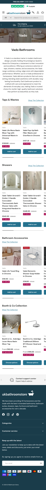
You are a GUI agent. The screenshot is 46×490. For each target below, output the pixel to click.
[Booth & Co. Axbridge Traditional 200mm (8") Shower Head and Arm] (32, 324)
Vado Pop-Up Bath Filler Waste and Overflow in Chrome (31, 133)
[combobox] (23, 17)
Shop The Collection (36, 100)
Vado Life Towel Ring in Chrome (10, 272)
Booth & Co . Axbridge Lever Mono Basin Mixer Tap (11, 341)
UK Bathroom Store (13, 485)
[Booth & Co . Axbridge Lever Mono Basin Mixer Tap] (11, 324)
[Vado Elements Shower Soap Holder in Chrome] (32, 256)
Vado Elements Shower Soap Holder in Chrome (31, 273)
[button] (42, 12)
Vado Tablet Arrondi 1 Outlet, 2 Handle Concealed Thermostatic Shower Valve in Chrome (32, 201)
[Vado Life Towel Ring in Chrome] (11, 256)
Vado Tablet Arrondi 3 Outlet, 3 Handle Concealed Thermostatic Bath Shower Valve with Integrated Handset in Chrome (11, 203)
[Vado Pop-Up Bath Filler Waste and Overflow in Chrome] (32, 115)
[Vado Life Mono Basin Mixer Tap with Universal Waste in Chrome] (11, 115)
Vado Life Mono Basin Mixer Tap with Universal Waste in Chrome (11, 134)
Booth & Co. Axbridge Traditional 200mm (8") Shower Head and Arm (32, 343)
